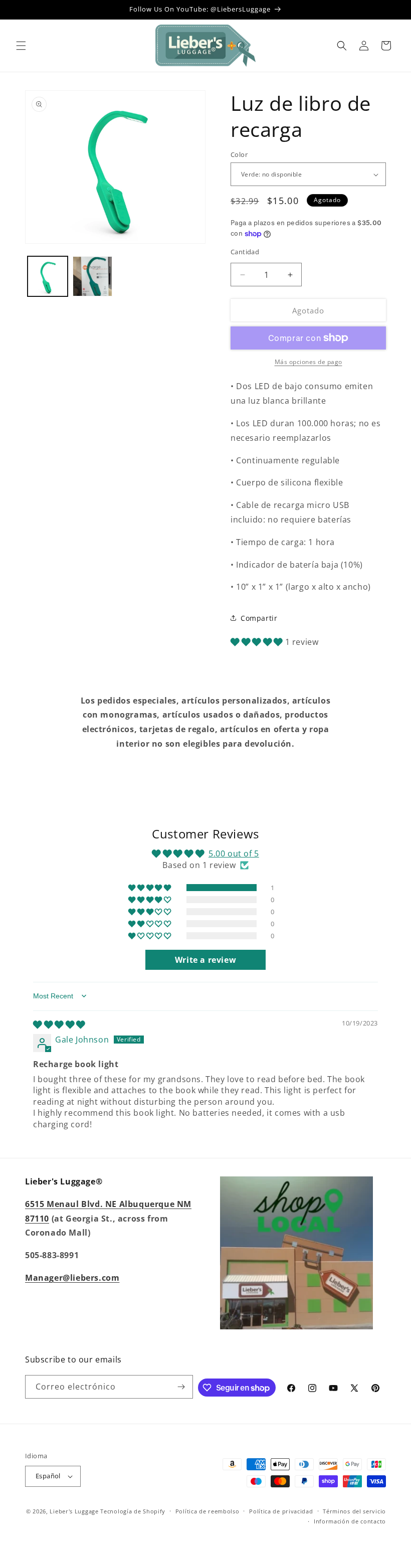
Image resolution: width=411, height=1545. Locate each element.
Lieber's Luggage (75, 1511)
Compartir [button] (259, 618)
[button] (21, 46)
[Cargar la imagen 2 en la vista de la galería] (93, 276)
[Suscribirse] (181, 1387)
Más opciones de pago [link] (308, 362)
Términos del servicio (354, 1511)
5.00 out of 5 (234, 853)
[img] (59, 1024)
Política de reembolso (207, 1511)
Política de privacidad (281, 1511)
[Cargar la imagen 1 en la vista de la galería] (48, 276)
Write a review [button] (205, 959)
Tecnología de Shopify (132, 1511)
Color (239, 154)
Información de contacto (350, 1521)
